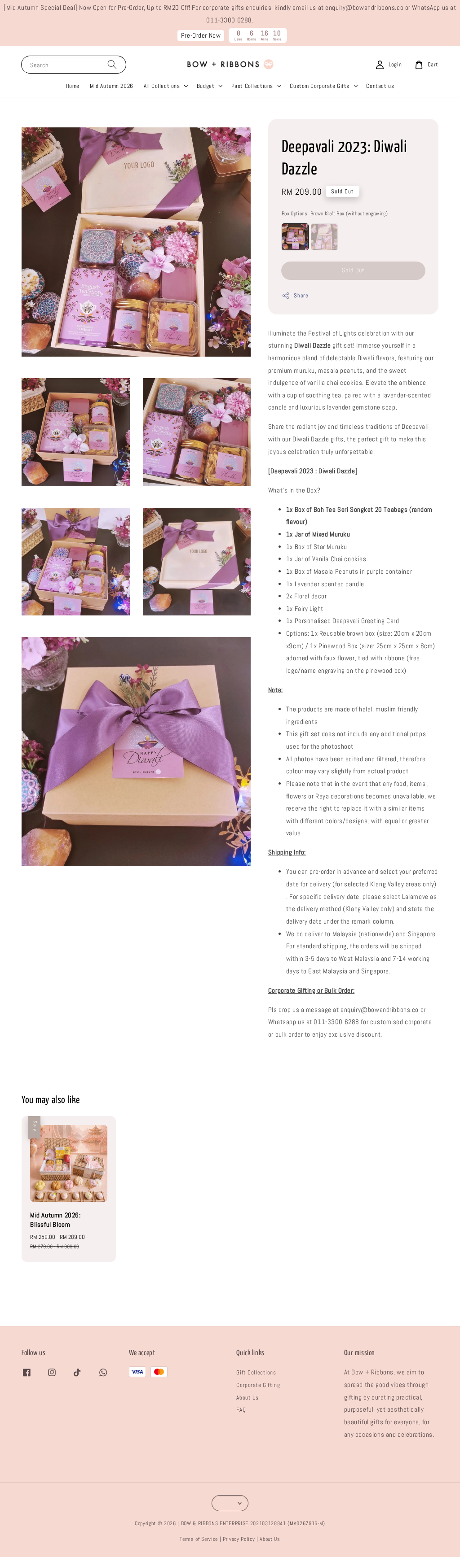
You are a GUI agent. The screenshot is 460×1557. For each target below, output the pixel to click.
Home (73, 86)
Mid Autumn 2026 (111, 86)
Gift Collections (256, 1372)
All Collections (162, 86)
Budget (205, 86)
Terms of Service (199, 1539)
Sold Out (353, 270)
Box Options (335, 213)
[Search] (112, 64)
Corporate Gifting (258, 1385)
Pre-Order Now (201, 35)
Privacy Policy (239, 1539)
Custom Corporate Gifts (319, 86)
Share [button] (301, 295)
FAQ (241, 1409)
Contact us (380, 86)
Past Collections (252, 86)
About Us (247, 1397)
